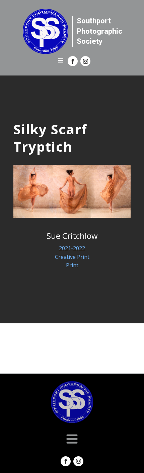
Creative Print (72, 257)
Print (72, 265)
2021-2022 (72, 248)
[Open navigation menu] (60, 61)
